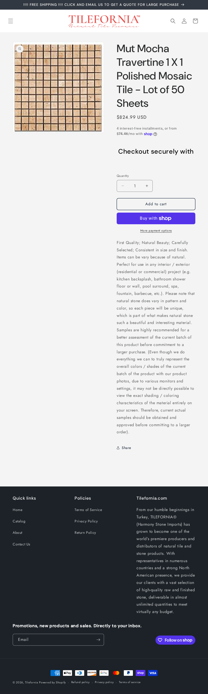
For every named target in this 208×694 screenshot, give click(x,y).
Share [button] (126, 447)
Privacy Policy (86, 521)
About (17, 532)
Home (17, 509)
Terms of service (130, 682)
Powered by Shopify (52, 682)
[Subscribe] (98, 640)
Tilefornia (31, 682)
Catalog (19, 521)
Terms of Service (88, 509)
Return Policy (85, 532)
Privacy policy (104, 682)
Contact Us (21, 544)
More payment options (156, 230)
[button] (10, 21)
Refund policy (80, 682)
